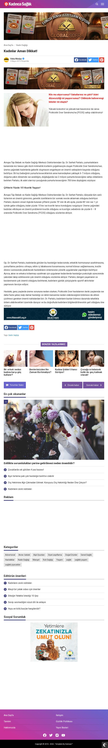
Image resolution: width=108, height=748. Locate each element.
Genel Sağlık (86, 555)
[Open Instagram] (57, 735)
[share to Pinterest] (101, 59)
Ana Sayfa (9, 715)
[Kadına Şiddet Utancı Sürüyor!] (67, 358)
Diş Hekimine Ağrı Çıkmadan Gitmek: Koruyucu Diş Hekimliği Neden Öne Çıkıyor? (47, 482)
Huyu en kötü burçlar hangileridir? (24, 608)
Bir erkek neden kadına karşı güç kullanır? (12, 372)
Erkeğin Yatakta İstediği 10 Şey (23, 595)
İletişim (59, 715)
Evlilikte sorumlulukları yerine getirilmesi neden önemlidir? (39, 463)
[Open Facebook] (44, 735)
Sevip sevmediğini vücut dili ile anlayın (27, 602)
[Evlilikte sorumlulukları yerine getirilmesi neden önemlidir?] (54, 430)
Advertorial (10, 555)
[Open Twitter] (51, 735)
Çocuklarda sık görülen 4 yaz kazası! (26, 469)
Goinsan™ (69, 744)
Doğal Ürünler (71, 555)
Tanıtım (7, 721)
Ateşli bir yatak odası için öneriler (24, 589)
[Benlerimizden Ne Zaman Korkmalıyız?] (41, 358)
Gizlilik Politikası (64, 721)
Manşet (36, 560)
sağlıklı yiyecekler (12, 565)
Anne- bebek (24, 555)
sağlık (68, 560)
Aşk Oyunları (39, 555)
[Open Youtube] (63, 735)
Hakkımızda (9, 727)
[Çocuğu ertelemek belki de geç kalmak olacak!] (92, 358)
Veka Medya (16, 59)
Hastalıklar (9, 560)
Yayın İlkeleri (62, 727)
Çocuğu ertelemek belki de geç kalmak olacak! (91, 372)
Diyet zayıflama (55, 555)
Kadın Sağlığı (14, 335)
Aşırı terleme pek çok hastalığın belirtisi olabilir (31, 476)
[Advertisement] (54, 148)
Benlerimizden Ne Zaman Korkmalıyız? (40, 371)
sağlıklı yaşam (81, 560)
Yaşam (59, 560)
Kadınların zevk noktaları (20, 489)
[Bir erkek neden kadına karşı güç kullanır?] (15, 358)
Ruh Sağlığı (48, 560)
